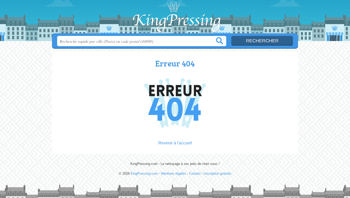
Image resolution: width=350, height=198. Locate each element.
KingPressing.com (175, 18)
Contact (195, 173)
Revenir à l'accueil (175, 143)
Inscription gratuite (217, 173)
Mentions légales (173, 173)
